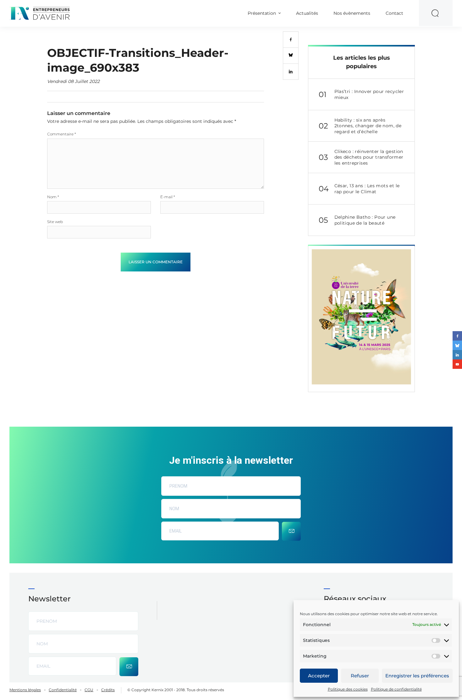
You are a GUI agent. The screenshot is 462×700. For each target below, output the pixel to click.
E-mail (167, 196)
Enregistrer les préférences (417, 676)
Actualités (307, 13)
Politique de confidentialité (396, 689)
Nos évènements (351, 13)
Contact (394, 13)
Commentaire (61, 134)
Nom (53, 196)
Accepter (319, 676)
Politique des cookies (348, 689)
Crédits (108, 689)
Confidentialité (63, 689)
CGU (89, 689)
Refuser (360, 676)
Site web (55, 221)
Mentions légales (25, 689)
